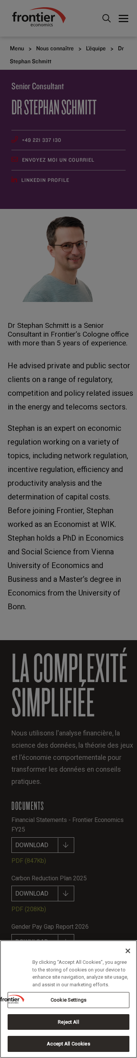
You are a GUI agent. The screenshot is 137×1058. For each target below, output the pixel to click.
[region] (68, 999)
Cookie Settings (68, 1000)
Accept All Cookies (68, 1044)
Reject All (68, 1022)
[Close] (127, 950)
